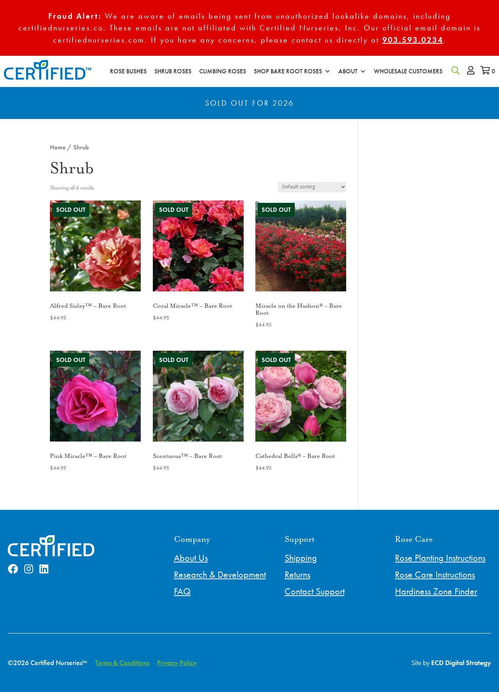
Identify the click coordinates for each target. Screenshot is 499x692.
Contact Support (315, 591)
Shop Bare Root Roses (288, 71)
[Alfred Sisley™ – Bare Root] (95, 246)
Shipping (301, 558)
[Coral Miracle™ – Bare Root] (198, 246)
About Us (191, 558)
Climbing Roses (222, 71)
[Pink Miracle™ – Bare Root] (95, 396)
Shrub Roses (172, 71)
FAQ (182, 591)
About (347, 71)
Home (57, 147)
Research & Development (220, 574)
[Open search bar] (455, 70)
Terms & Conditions (122, 662)
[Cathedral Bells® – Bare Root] (300, 396)
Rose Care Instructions (435, 574)
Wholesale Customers (408, 71)
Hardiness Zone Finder (436, 591)
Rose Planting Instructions (440, 558)
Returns (297, 574)
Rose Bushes (128, 71)
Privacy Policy (177, 662)
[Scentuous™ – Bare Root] (198, 396)
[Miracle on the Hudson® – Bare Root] (300, 246)
